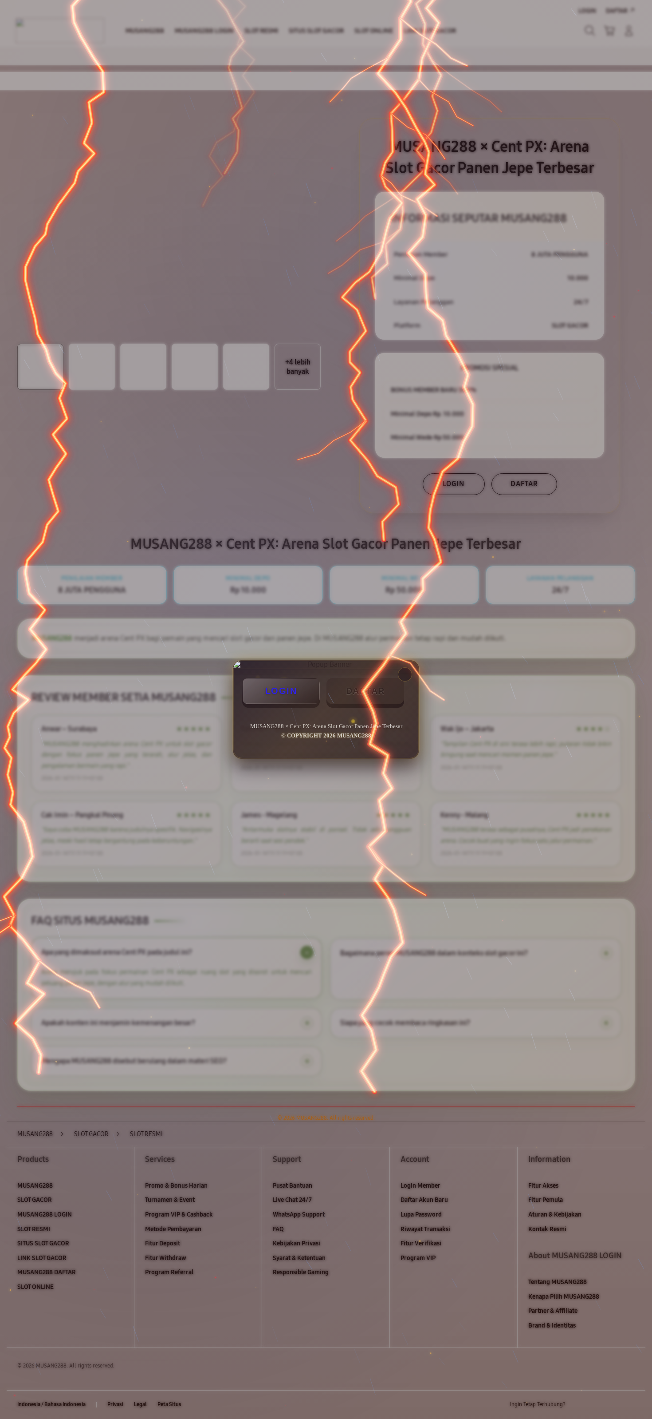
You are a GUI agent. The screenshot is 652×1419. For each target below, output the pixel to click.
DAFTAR (365, 691)
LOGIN (281, 691)
